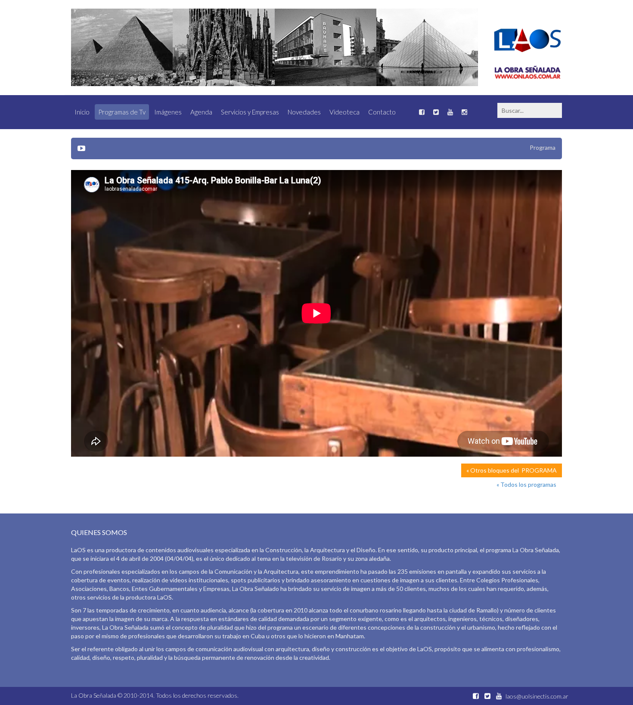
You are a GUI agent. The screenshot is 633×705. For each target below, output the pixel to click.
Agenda (201, 112)
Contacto (382, 112)
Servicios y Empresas (250, 112)
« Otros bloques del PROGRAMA (511, 470)
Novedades (304, 112)
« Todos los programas (526, 484)
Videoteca (344, 112)
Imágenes (168, 112)
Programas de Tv (122, 112)
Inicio (82, 112)
